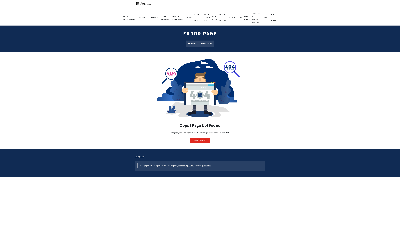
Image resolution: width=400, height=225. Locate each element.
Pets (240, 18)
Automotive (144, 18)
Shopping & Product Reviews (256, 17)
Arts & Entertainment (129, 17)
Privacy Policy (140, 157)
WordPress (207, 166)
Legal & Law (214, 17)
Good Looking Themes (186, 166)
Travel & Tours (274, 18)
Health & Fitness (197, 18)
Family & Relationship (177, 17)
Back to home (200, 140)
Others (232, 18)
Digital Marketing (165, 17)
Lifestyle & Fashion (223, 18)
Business (154, 18)
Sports (266, 18)
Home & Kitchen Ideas (206, 18)
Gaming (189, 18)
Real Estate (247, 17)
